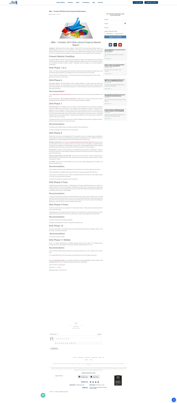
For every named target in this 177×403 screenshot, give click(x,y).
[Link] (71, 343)
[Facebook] (91, 382)
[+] (75, 343)
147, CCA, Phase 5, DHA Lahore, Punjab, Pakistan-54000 (98, 388)
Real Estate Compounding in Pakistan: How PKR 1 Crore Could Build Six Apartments (114, 80)
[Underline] (60, 343)
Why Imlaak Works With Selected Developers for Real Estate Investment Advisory (115, 95)
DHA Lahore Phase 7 (54, 106)
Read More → (108, 58)
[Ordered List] (64, 343)
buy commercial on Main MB (67, 98)
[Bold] (56, 343)
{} (73, 343)
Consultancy (85, 2)
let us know (88, 364)
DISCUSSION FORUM (59, 260)
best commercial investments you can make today (78, 142)
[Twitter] (93, 382)
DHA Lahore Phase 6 (54, 83)
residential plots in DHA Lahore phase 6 (61, 94)
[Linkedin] (98, 382)
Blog (93, 2)
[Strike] (62, 343)
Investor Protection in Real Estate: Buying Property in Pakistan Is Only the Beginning (114, 110)
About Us (100, 2)
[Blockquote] (67, 343)
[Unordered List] (66, 343)
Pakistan (70, 2)
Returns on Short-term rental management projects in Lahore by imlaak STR (114, 65)
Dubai (77, 2)
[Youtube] (96, 382)
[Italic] (58, 343)
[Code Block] (69, 343)
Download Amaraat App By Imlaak (88, 372)
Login (100, 334)
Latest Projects (60, 2)
